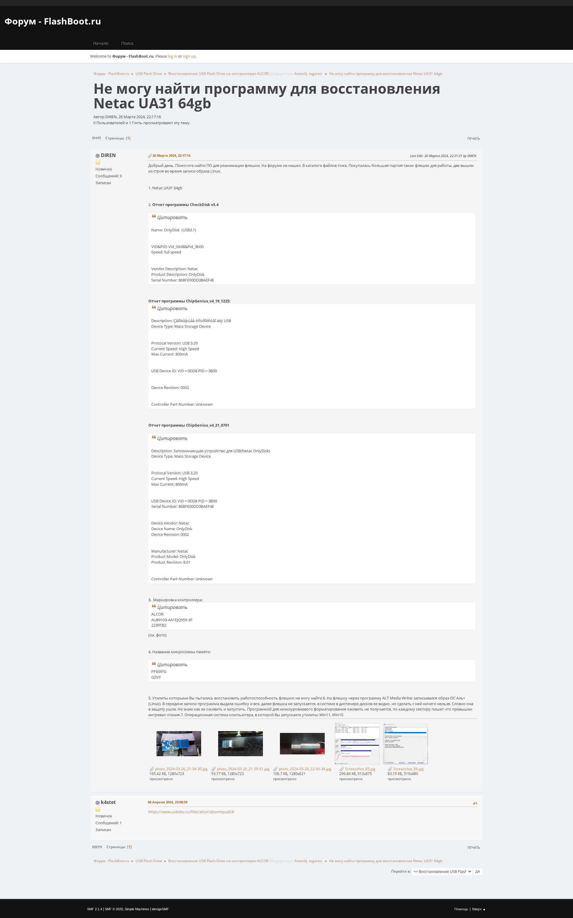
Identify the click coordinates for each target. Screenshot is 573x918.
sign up (189, 56)
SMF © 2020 (114, 909)
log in (172, 56)
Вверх (97, 847)
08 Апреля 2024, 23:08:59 (167, 802)
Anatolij (301, 73)
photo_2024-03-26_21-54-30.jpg (181, 768)
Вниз (96, 138)
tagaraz (315, 73)
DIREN (108, 155)
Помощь (461, 909)
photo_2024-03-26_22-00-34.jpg (304, 768)
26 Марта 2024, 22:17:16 (171, 155)
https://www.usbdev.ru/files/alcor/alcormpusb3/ (191, 811)
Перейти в (400, 871)
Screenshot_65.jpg (359, 768)
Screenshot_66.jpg (408, 768)
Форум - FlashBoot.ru (52, 21)
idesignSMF (160, 909)
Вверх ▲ (479, 909)
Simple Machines (137, 909)
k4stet (108, 802)
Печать (473, 138)
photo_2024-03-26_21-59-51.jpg (242, 768)
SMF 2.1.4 (94, 909)
